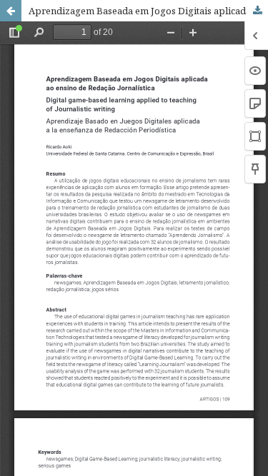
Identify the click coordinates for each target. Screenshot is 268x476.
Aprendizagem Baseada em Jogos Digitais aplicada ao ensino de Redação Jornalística (148, 10)
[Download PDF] (257, 10)
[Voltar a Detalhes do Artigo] (10, 10)
